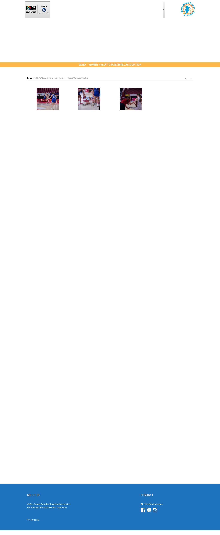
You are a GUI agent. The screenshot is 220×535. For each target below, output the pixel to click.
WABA (45, 27)
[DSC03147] (172, 412)
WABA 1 (69, 27)
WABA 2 (100, 27)
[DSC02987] (89, 325)
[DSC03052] (48, 368)
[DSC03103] (131, 412)
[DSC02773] (48, 282)
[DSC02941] (48, 325)
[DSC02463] (48, 151)
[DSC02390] (131, 99)
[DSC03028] (172, 325)
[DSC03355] (131, 455)
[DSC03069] (172, 368)
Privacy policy (33, 519)
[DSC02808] (89, 282)
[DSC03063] (131, 368)
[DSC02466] (89, 151)
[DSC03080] (48, 412)
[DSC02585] (89, 195)
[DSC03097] (89, 412)
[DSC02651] (172, 195)
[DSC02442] (172, 108)
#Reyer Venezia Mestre (77, 78)
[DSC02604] (131, 195)
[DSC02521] (172, 151)
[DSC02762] (172, 238)
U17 (112, 27)
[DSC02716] (89, 238)
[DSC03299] (48, 455)
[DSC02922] (172, 282)
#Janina (62, 78)
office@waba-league (153, 504)
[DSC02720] (131, 238)
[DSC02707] (48, 238)
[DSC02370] (89, 99)
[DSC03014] (131, 325)
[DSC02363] (48, 99)
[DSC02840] (131, 282)
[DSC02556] (48, 195)
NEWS (57, 27)
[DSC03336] (89, 455)
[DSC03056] (89, 368)
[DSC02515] (131, 151)
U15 (122, 27)
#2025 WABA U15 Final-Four (45, 78)
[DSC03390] (172, 455)
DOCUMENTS (150, 27)
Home (33, 27)
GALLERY (134, 27)
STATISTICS (85, 27)
